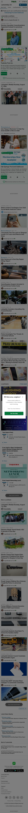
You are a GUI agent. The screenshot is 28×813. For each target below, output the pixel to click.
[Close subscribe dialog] (22, 397)
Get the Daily (14, 413)
